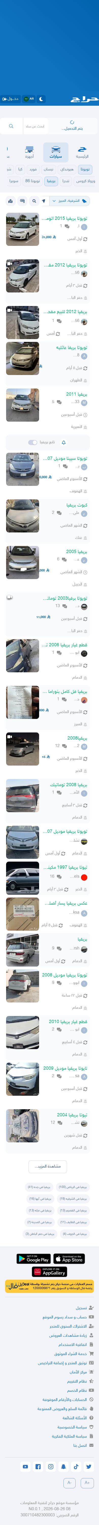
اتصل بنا (80, 1445)
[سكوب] (22, 201)
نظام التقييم (77, 1381)
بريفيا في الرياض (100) (73, 1187)
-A (70, 1483)
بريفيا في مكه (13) (40, 1210)
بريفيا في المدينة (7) (39, 1222)
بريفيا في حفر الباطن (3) (40, 1234)
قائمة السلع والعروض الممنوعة (62, 1409)
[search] (11, 126)
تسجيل (81, 1308)
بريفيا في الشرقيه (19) (73, 1199)
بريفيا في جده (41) (39, 1187)
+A (87, 1483)
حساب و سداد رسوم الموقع (65, 1317)
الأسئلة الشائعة (75, 1418)
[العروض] (10, 201)
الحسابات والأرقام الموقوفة (65, 1400)
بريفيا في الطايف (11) (73, 1222)
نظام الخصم (77, 1390)
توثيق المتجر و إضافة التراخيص (62, 1363)
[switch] (32, 442)
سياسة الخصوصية (72, 1427)
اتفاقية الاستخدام (73, 1345)
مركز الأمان (78, 1372)
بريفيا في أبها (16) (40, 1199)
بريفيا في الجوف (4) (75, 1234)
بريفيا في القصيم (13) (73, 1210)
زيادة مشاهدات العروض (68, 1335)
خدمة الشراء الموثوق (70, 1354)
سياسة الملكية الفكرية (69, 1436)
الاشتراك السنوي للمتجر (68, 1326)
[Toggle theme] (41, 99)
